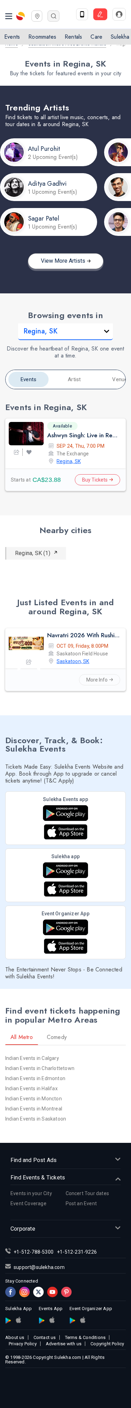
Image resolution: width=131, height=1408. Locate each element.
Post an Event (81, 1203)
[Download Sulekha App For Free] (82, 14)
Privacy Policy (23, 1343)
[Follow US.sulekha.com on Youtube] (52, 1292)
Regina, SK (69, 461)
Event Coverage (28, 1203)
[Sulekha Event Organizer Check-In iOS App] (65, 946)
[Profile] (119, 14)
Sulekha (21, 16)
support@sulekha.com (39, 1267)
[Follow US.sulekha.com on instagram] (24, 1292)
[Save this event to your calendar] (29, 452)
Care (96, 37)
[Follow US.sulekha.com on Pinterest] (66, 1292)
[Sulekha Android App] (65, 870)
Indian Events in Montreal (33, 1108)
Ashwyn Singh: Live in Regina (83, 435)
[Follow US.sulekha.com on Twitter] (38, 1292)
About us (14, 1337)
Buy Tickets (95, 480)
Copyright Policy (107, 1343)
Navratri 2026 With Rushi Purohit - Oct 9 (83, 635)
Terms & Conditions (85, 1337)
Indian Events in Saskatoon (35, 1119)
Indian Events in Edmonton (35, 1078)
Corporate (22, 1228)
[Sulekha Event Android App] (65, 813)
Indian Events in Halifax (31, 1088)
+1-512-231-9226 (77, 1252)
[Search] (53, 16)
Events (12, 37)
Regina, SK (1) (32, 553)
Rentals (73, 37)
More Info (97, 680)
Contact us (45, 1337)
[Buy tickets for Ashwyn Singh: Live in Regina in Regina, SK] (26, 433)
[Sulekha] (8, 16)
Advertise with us (63, 1343)
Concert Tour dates (87, 1193)
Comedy (57, 1037)
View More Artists (63, 260)
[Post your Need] (100, 14)
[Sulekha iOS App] (65, 889)
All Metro (21, 1037)
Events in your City (31, 1193)
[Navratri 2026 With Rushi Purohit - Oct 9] (26, 643)
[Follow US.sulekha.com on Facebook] (10, 1292)
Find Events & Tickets (37, 1177)
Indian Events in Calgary (32, 1058)
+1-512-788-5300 (33, 1252)
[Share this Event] (16, 452)
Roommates (42, 37)
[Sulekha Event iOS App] (65, 831)
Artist (74, 379)
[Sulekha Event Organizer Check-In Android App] (65, 927)
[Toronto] (37, 15)
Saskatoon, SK (73, 661)
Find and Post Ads (33, 1160)
